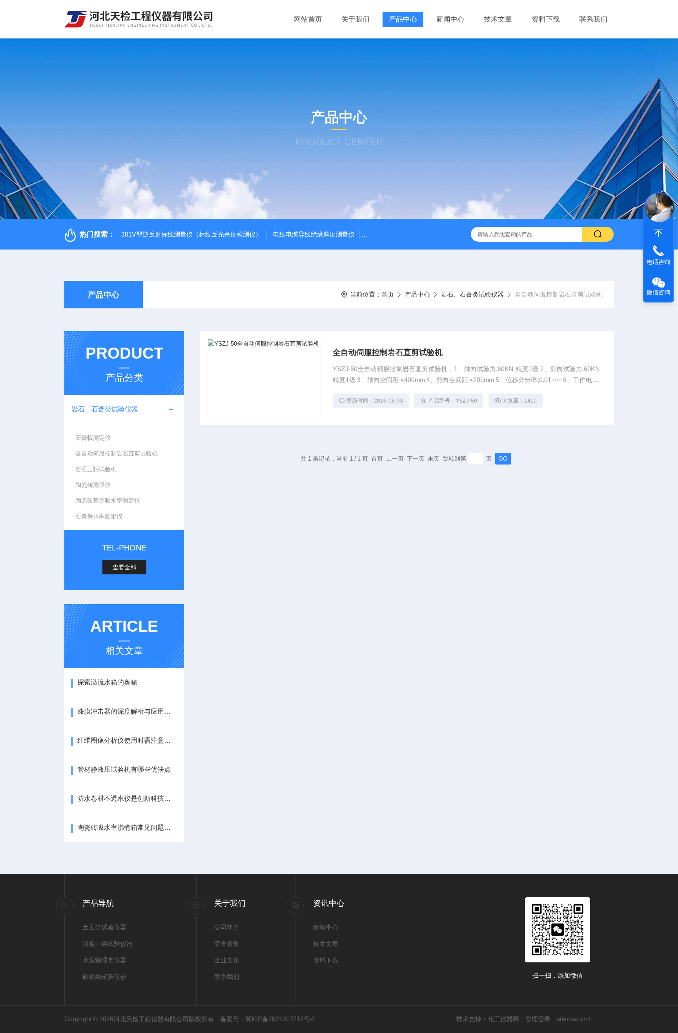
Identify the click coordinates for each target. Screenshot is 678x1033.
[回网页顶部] (658, 233)
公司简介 (226, 927)
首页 (387, 294)
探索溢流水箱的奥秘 (107, 682)
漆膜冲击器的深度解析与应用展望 (127, 711)
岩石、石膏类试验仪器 (472, 294)
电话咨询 (658, 262)
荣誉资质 (226, 943)
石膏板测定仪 (93, 437)
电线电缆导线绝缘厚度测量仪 (314, 234)
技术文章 (498, 19)
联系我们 (593, 19)
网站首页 (308, 19)
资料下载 (546, 19)
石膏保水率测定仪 (98, 516)
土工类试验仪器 (104, 927)
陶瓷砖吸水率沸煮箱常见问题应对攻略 (127, 827)
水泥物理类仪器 (104, 960)
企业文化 (226, 960)
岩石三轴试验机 (96, 469)
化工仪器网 (503, 1019)
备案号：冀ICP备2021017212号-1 (267, 1019)
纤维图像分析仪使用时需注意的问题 (127, 740)
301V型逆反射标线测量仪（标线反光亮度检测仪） (191, 234)
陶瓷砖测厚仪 (93, 484)
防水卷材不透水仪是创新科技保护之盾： (127, 798)
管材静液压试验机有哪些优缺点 (124, 769)
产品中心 (403, 19)
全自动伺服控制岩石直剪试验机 (116, 453)
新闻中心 (450, 19)
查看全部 (124, 567)
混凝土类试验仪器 (107, 943)
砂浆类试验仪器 (104, 976)
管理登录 (537, 1019)
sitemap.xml (573, 1019)
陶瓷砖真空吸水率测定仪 (107, 500)
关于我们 (355, 19)
